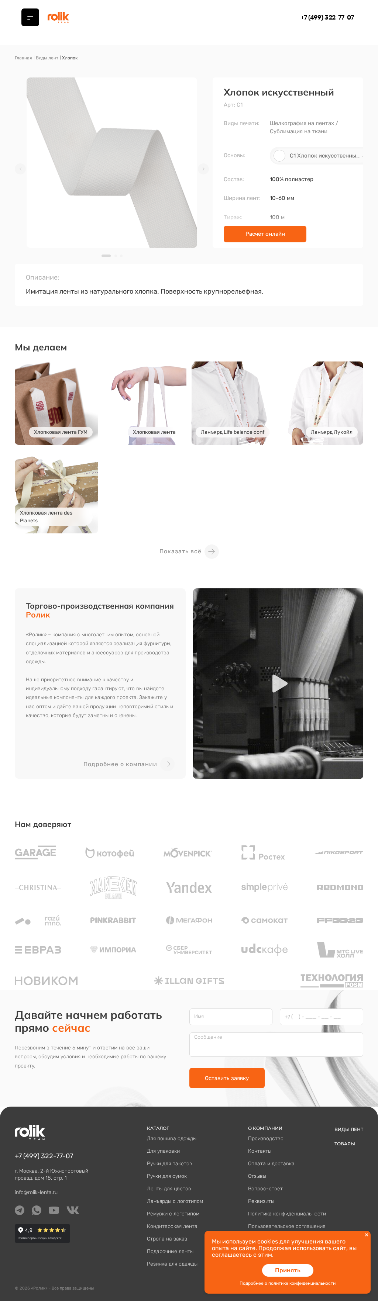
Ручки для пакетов (169, 1163)
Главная (23, 57)
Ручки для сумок (167, 1176)
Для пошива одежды (171, 1138)
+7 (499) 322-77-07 (327, 17)
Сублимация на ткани (298, 131)
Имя (199, 1016)
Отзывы (257, 1176)
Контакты (259, 1151)
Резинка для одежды (172, 1264)
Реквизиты (261, 1201)
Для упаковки (163, 1151)
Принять (287, 1270)
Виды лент (47, 57)
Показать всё (180, 551)
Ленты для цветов (169, 1189)
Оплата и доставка (271, 1163)
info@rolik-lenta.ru (36, 1192)
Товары (344, 1143)
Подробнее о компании (120, 764)
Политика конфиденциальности (287, 1214)
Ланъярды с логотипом (175, 1201)
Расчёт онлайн (265, 234)
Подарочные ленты (170, 1251)
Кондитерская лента (172, 1226)
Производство (266, 1138)
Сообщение (208, 1037)
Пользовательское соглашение (287, 1226)
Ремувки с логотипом (173, 1214)
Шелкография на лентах (302, 123)
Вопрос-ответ (265, 1189)
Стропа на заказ (167, 1239)
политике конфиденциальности (302, 1283)
